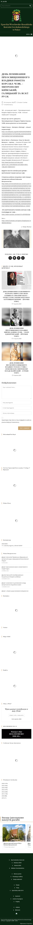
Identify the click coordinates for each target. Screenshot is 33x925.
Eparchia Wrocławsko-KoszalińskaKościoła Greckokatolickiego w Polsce (16, 27)
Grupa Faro (29, 923)
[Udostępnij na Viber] (18, 258)
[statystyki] (16, 913)
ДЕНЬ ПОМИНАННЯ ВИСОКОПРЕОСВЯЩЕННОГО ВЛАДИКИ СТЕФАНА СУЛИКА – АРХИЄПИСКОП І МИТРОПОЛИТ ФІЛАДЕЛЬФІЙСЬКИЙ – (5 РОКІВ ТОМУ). (16, 368)
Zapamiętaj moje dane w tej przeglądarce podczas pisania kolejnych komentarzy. (16, 421)
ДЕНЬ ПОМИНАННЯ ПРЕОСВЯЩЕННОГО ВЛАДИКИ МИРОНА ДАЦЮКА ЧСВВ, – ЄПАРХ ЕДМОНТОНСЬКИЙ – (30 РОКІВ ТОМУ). (16, 332)
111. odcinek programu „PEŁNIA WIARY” (12, 545)
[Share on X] (10, 258)
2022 (3, 792)
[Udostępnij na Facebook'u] (14, 258)
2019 (3, 798)
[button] (28, 34)
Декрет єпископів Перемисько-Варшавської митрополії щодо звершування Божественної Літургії (15, 559)
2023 (3, 789)
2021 (3, 794)
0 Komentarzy (8, 104)
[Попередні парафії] (1, 837)
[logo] (16, 15)
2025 (3, 785)
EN (6, 1)
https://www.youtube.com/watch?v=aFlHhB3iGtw (16, 214)
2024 (3, 787)
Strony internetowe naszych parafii (13, 818)
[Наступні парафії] (32, 837)
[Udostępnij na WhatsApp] (23, 258)
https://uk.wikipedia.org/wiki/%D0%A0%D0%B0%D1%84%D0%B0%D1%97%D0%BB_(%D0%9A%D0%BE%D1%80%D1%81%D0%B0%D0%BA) (16, 134)
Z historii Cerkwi (22, 102)
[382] (16, 238)
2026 (3, 783)
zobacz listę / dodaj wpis (16, 715)
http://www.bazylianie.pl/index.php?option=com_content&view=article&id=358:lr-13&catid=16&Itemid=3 (15, 165)
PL (1, 1)
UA (4, 1)
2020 (3, 796)
